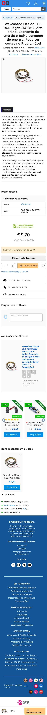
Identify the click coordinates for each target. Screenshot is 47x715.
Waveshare (26, 204)
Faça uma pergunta (19, 315)
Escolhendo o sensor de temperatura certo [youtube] (21, 658)
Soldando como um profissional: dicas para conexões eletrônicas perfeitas (21, 655)
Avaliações (21, 614)
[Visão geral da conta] (34, 4)
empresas (22, 545)
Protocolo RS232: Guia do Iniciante (21, 665)
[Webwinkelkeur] (23, 702)
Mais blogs (21, 669)
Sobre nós (22, 611)
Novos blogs (21, 651)
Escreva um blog (21, 638)
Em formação (22, 584)
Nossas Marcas (21, 621)
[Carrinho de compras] (41, 4)
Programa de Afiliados (21, 642)
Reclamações (21, 601)
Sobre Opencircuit (22, 607)
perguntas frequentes (22, 625)
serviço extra (21, 631)
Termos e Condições (21, 594)
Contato (21, 549)
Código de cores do (22, 645)
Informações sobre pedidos (22, 587)
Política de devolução (22, 591)
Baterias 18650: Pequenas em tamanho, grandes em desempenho (21, 662)
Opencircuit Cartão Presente (21, 635)
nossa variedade (22, 618)
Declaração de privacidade (21, 598)
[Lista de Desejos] (26, 4)
